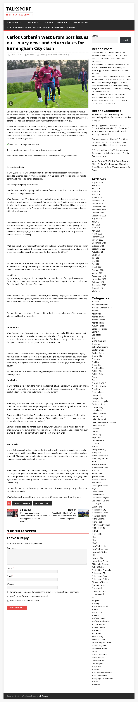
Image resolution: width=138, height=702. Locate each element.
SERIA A (48, 22)
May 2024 (96, 261)
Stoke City (96, 630)
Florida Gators (98, 440)
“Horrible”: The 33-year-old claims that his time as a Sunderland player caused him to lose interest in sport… (111, 142)
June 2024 (96, 258)
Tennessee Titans (99, 648)
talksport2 (31, 54)
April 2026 (96, 194)
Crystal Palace (98, 410)
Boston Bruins (98, 350)
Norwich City (97, 558)
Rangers (95, 600)
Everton (95, 431)
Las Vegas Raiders (100, 485)
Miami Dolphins (98, 518)
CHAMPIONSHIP (32, 22)
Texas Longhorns (99, 654)
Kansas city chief (99, 479)
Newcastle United (99, 552)
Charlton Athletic (99, 386)
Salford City (97, 612)
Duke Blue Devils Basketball (104, 422)
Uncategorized (81, 22)
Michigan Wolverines (101, 525)
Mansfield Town (99, 516)
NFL (93, 555)
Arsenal (95, 310)
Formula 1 (96, 443)
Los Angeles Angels (100, 497)
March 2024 (97, 267)
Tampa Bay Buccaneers (102, 642)
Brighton (95, 362)
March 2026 (97, 197)
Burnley (95, 377)
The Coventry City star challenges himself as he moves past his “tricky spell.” (111, 117)
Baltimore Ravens (99, 329)
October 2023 (98, 282)
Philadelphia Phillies (100, 579)
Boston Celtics (98, 353)
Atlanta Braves (98, 316)
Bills (93, 338)
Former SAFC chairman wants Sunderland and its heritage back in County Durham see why (110, 153)
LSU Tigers (96, 503)
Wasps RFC (97, 666)
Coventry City (97, 407)
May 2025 (96, 227)
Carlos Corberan (22, 503)
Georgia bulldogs (99, 449)
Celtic (94, 380)
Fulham (95, 446)
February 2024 (98, 270)
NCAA (94, 543)
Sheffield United (99, 618)
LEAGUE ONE (62, 22)
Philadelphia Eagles (100, 576)
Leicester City (98, 494)
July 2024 (96, 255)
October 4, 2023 (17, 54)
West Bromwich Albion (102, 672)
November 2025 (99, 209)
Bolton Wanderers (100, 347)
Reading (95, 603)
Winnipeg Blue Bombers (102, 678)
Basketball (96, 334)
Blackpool (96, 344)
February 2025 (98, 236)
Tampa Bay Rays (99, 645)
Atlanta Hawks (98, 323)
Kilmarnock (96, 482)
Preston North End (100, 594)
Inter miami (97, 473)
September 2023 (99, 285)
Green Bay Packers (100, 458)
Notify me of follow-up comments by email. (29, 596)
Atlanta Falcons (98, 319)
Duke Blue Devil (99, 419)
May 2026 (96, 191)
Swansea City (97, 636)
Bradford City (97, 356)
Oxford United (98, 567)
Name (10, 568)
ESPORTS (96, 428)
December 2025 (99, 206)
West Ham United (60, 54)
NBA (94, 537)
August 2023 (97, 288)
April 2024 (96, 264)
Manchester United (100, 512)
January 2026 (97, 203)
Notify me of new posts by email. (24, 600)
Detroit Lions (97, 416)
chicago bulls (97, 398)
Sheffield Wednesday (101, 621)
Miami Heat (97, 522)
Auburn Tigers (98, 325)
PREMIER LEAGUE (12, 22)
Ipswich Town (98, 476)
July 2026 (96, 185)
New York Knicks (99, 546)
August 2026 (97, 182)
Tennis (95, 651)
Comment (11, 548)
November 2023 (99, 279)
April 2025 (96, 231)
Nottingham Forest (100, 561)
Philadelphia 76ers (100, 573)
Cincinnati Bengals (100, 401)
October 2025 (98, 212)
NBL (94, 540)
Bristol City (96, 365)
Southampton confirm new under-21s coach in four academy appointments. (41, 28)
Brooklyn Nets (98, 368)
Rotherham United (100, 606)
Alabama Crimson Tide (102, 307)
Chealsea (96, 389)
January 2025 (97, 240)
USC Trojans (97, 663)
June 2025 (96, 224)
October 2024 (98, 246)
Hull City (95, 470)
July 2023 (96, 291)
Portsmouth (97, 588)
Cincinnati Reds (98, 404)
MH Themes (43, 696)
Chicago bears (98, 392)
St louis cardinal (98, 627)
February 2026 (98, 200)
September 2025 (99, 215)
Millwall (95, 531)
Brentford (96, 359)
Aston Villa (96, 313)
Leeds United (97, 491)
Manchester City (99, 509)
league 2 (95, 488)
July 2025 (96, 221)
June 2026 (96, 188)
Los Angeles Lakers (100, 500)
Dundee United (98, 425)
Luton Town (97, 506)
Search (95, 35)
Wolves (95, 681)
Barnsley (95, 332)
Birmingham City (99, 341)
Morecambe (97, 534)
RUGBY (95, 609)
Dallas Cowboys (99, 413)
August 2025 (97, 218)
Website (10, 584)
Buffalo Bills (97, 371)
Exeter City (96, 434)
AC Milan (95, 301)
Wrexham (96, 684)
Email (9, 576)
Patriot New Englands (101, 570)
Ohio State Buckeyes (101, 564)
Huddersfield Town (100, 467)
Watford (95, 669)
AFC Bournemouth (100, 304)
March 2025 (97, 233)
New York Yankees (100, 549)
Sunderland (96, 633)
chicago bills (97, 395)
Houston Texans (99, 464)
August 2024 (97, 252)
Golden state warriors (101, 455)
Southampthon (98, 624)
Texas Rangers (98, 657)
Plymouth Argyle (99, 585)
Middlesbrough (98, 527)
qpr (93, 597)
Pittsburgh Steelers (100, 582)
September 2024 (99, 249)
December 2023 (99, 276)
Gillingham (96, 452)
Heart (94, 461)
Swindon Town (98, 639)
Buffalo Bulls (97, 374)
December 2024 (99, 242)
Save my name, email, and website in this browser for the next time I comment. (44, 592)
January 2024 (97, 273)
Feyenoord (96, 437)
